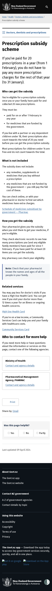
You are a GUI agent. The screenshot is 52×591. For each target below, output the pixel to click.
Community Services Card (15, 329)
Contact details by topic (14, 505)
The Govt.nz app (10, 478)
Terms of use (9, 531)
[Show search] (47, 6)
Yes (12, 433)
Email (15, 411)
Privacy (6, 536)
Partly (42, 433)
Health (11, 17)
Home (4, 17)
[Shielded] (47, 582)
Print (12, 402)
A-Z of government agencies (17, 500)
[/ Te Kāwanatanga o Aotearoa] (19, 7)
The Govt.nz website (13, 483)
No (27, 433)
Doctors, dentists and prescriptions (29, 17)
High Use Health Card (13, 311)
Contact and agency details (20, 365)
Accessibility (8, 521)
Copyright (7, 526)
